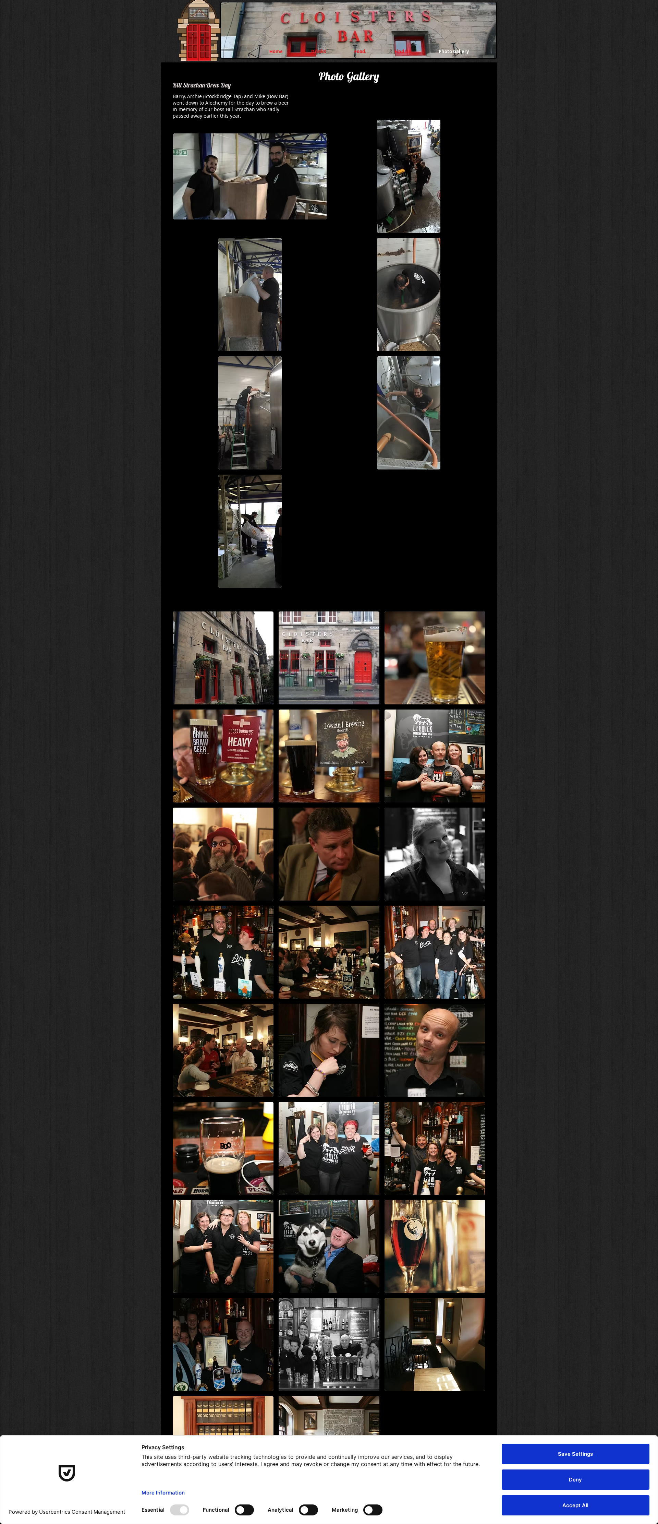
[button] (250, 176)
